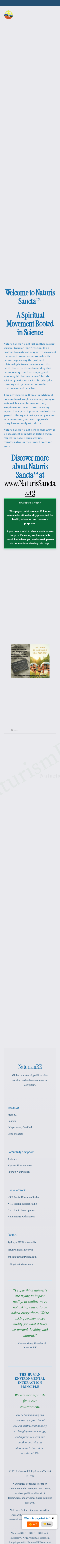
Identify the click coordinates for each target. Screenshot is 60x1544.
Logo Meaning (15, 1133)
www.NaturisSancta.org (30, 487)
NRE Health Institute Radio (22, 1203)
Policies (12, 1121)
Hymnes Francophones (20, 1165)
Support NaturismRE (19, 1171)
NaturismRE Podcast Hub (21, 1216)
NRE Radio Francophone (21, 1210)
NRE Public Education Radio (23, 1197)
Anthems (12, 1159)
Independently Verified (20, 1127)
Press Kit (12, 1114)
